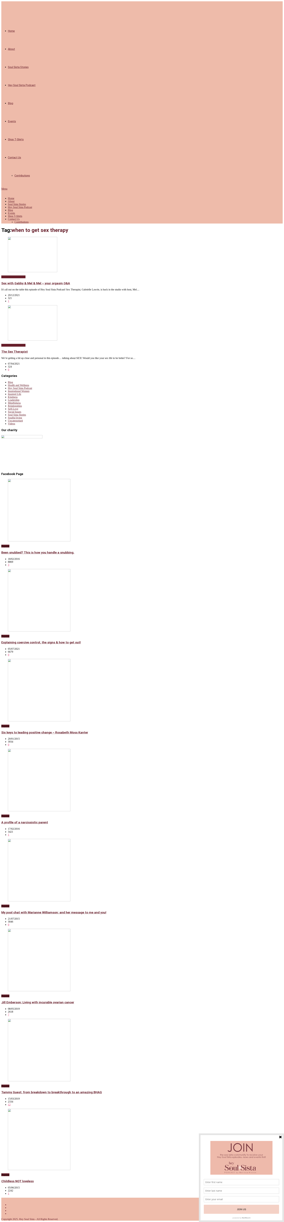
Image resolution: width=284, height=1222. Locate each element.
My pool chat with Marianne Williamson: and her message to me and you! (53, 912)
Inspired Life (14, 394)
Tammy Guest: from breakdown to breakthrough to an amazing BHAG (51, 1092)
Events (12, 121)
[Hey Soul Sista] (3, 192)
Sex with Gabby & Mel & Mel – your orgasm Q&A (35, 283)
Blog (10, 103)
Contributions (22, 175)
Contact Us (14, 157)
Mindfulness (14, 403)
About (11, 49)
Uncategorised (15, 420)
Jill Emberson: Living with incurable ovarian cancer (37, 1002)
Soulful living (15, 417)
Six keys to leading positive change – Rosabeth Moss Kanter (44, 732)
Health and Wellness (18, 385)
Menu (4, 188)
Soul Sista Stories (18, 67)
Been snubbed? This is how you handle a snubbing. (37, 552)
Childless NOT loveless (17, 1181)
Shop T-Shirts (16, 139)
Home (11, 31)
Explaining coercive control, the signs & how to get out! (41, 642)
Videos (11, 423)
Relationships (15, 405)
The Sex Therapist (14, 352)
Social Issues (14, 411)
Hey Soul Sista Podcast (22, 85)
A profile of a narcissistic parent (24, 822)
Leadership (13, 400)
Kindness (13, 397)
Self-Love (13, 408)
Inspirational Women (18, 391)
